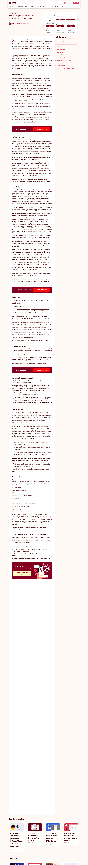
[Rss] (66, 37)
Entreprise (32, 6)
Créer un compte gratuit (22, 573)
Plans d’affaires (59, 52)
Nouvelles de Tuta (13, 13)
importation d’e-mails (17, 324)
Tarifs (26, 6)
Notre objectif (58, 55)
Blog (49, 6)
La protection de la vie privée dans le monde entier (64, 69)
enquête (18, 96)
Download (20, 6)
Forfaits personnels (60, 49)
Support (63, 6)
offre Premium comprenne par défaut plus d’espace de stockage (33, 309)
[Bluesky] (60, 37)
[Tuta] (12, 3)
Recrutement (55, 6)
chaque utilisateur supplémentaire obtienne (27, 310)
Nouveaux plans (59, 46)
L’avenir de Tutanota (60, 65)
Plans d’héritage (59, 63)
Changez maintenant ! (60, 57)
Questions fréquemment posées (63, 60)
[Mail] (63, 37)
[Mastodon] (57, 37)
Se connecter (68, 3)
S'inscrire (76, 3)
